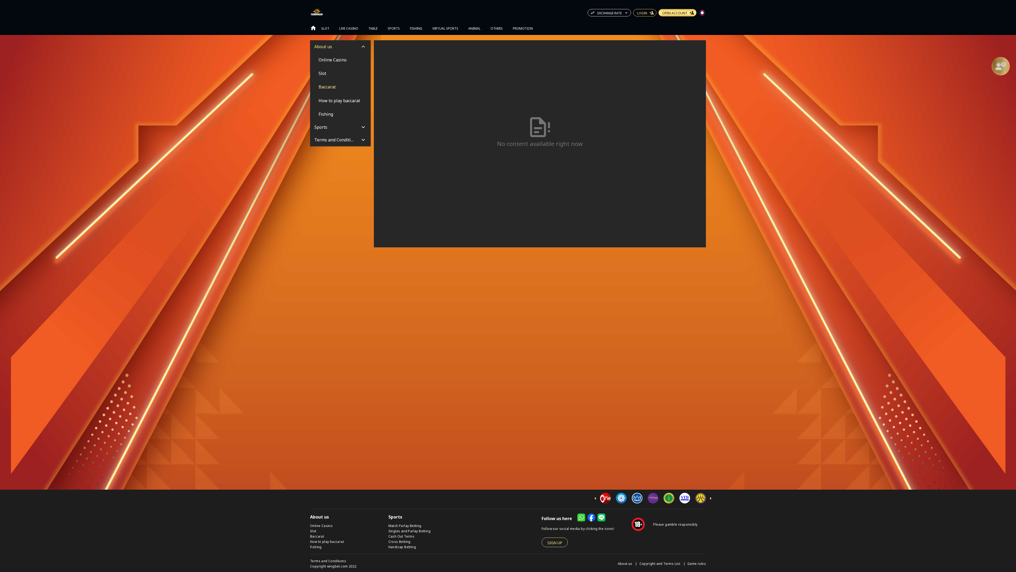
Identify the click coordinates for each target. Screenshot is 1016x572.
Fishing (316, 546)
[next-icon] (710, 498)
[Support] (1000, 66)
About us (625, 563)
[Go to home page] (313, 28)
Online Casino (321, 525)
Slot (313, 530)
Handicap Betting (402, 546)
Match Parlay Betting (404, 525)
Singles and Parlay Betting (409, 530)
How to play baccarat (327, 541)
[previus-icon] (595, 498)
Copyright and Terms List (660, 563)
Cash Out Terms (401, 536)
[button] (1000, 66)
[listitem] (340, 59)
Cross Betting (399, 541)
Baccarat (317, 536)
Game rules (696, 563)
